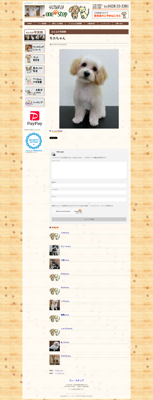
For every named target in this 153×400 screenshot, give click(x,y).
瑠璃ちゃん (65, 315)
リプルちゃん (60, 373)
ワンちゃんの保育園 (75, 23)
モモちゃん (59, 370)
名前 (54, 182)
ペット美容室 (42, 23)
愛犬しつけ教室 (57, 23)
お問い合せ (119, 23)
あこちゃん (65, 342)
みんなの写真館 (57, 131)
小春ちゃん (65, 260)
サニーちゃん (66, 246)
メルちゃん (65, 233)
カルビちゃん (66, 356)
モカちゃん (65, 274)
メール (55, 189)
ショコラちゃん (67, 328)
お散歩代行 (91, 23)
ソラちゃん (65, 301)
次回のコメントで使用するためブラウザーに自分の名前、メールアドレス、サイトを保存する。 (83, 206)
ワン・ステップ (76, 380)
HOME (29, 23)
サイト (54, 196)
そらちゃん (65, 287)
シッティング (105, 23)
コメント (55, 161)
